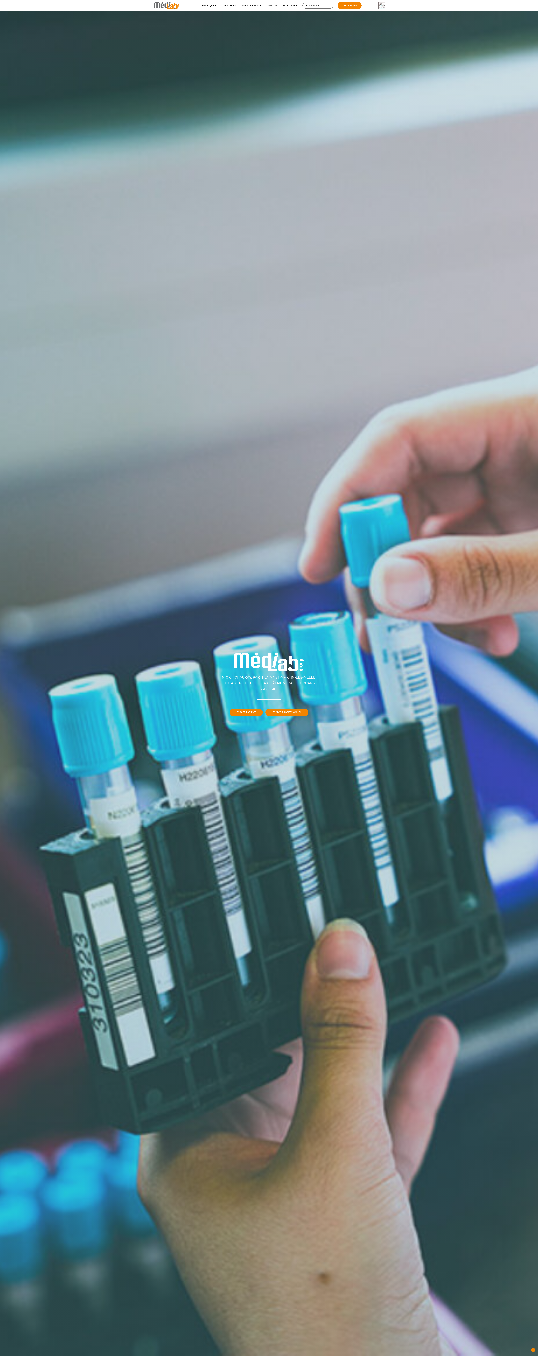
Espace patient (228, 5)
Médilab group (209, 5)
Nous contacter (290, 5)
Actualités (273, 5)
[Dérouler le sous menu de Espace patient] (236, 5)
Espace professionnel (251, 5)
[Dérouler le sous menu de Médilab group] (216, 5)
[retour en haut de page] (533, 1350)
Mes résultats (350, 5)
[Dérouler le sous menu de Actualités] (278, 5)
